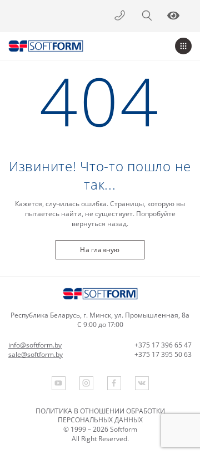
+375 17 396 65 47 (163, 345)
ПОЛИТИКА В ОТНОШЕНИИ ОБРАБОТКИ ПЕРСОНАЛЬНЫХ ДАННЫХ (100, 415)
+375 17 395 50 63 (163, 354)
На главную (99, 249)
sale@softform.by (35, 354)
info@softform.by (35, 345)
